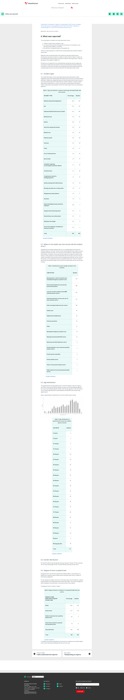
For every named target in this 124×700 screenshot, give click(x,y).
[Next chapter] (113, 14)
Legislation (61, 3)
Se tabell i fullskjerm (48, 238)
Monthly (89, 687)
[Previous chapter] (109, 14)
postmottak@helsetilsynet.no (30, 692)
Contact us (26, 690)
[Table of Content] (2, 14)
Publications (75, 3)
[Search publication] (117, 14)
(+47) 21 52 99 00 (31, 689)
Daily (78, 687)
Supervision (68, 3)
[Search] (72, 7)
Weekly (83, 687)
